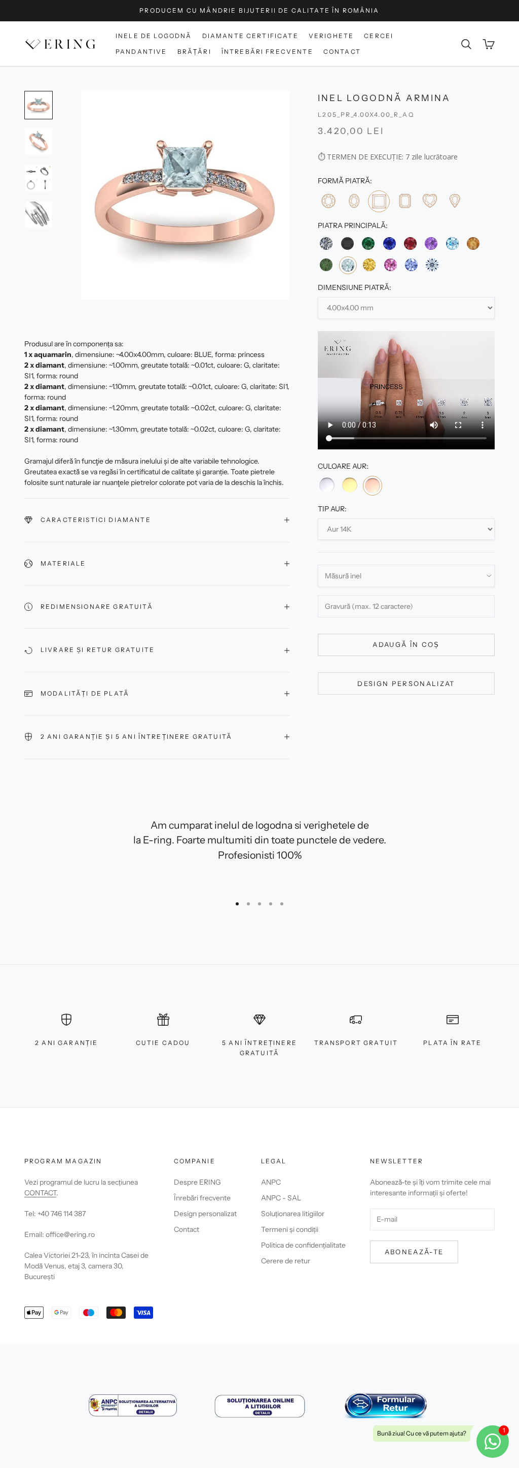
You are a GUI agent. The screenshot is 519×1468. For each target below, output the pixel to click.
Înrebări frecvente (202, 1197)
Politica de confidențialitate (303, 1245)
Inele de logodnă (154, 36)
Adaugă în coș (406, 644)
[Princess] (379, 201)
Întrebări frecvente (267, 51)
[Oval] (353, 200)
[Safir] (389, 243)
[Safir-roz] (390, 264)
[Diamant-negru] (347, 243)
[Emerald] (404, 200)
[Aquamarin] (348, 265)
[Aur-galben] (350, 485)
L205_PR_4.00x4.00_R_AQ (366, 114)
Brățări (194, 51)
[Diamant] (326, 243)
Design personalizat (406, 683)
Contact (342, 51)
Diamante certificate (250, 36)
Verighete (331, 36)
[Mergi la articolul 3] (38, 178)
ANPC (271, 1182)
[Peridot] (326, 264)
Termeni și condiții (289, 1229)
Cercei (378, 36)
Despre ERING (197, 1182)
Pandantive (141, 51)
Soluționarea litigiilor (292, 1213)
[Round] (328, 200)
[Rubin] (410, 243)
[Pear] (454, 200)
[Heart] (429, 200)
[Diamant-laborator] (432, 264)
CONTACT (40, 1192)
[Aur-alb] (327, 485)
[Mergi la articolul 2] (38, 141)
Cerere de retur (285, 1260)
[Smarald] (368, 243)
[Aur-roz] (372, 485)
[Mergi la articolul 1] (38, 105)
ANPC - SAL (281, 1197)
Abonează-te (414, 1252)
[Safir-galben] (369, 264)
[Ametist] (431, 243)
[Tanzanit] (411, 264)
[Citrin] (473, 243)
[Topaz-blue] (451, 243)
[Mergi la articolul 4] (38, 215)
